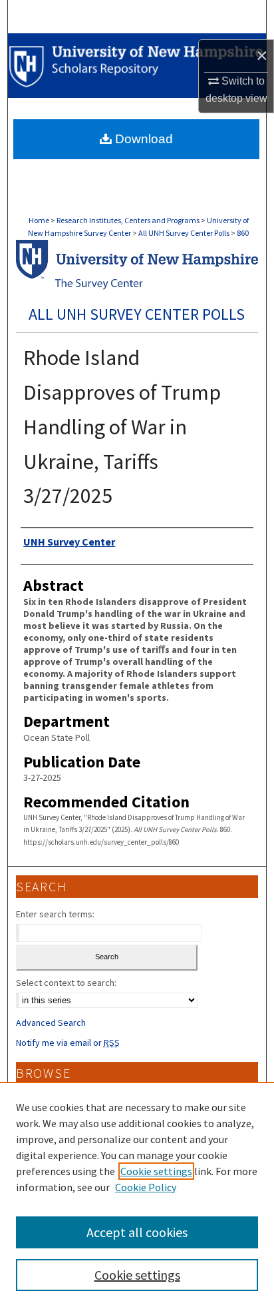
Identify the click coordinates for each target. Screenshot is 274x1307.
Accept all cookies (137, 1232)
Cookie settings (156, 1171)
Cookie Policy (145, 1187)
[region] (137, 1194)
